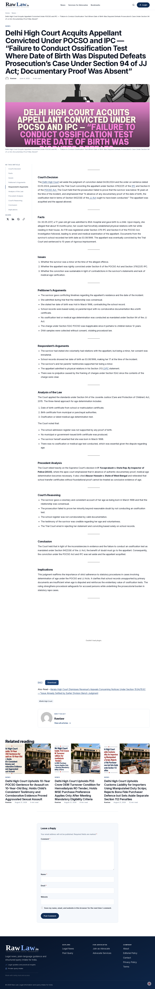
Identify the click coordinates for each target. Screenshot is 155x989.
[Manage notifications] (149, 984)
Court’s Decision (14, 169)
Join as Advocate (101, 948)
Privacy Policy (130, 962)
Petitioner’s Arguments (16, 182)
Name (44, 874)
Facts (10, 173)
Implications (12, 210)
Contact (127, 958)
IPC (133, 186)
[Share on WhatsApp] (18, 219)
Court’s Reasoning (15, 200)
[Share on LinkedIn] (13, 219)
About (126, 948)
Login (144, 5)
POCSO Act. (50, 190)
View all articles (62, 723)
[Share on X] (7, 219)
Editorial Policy (130, 953)
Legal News (68, 948)
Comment (45, 839)
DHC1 (40, 682)
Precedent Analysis (15, 196)
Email (44, 886)
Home (7, 13)
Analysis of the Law (15, 191)
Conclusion (12, 205)
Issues (10, 178)
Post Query (67, 953)
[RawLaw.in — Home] (31, 948)
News (63, 5)
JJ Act (92, 198)
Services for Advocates (78, 5)
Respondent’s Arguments (18, 187)
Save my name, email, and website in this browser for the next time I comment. (78, 908)
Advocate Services (102, 953)
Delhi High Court (50, 182)
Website (44, 897)
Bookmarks (95, 5)
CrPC (106, 368)
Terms (126, 966)
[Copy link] (23, 219)
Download (52, 683)
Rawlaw (13, 78)
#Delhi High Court (45, 701)
